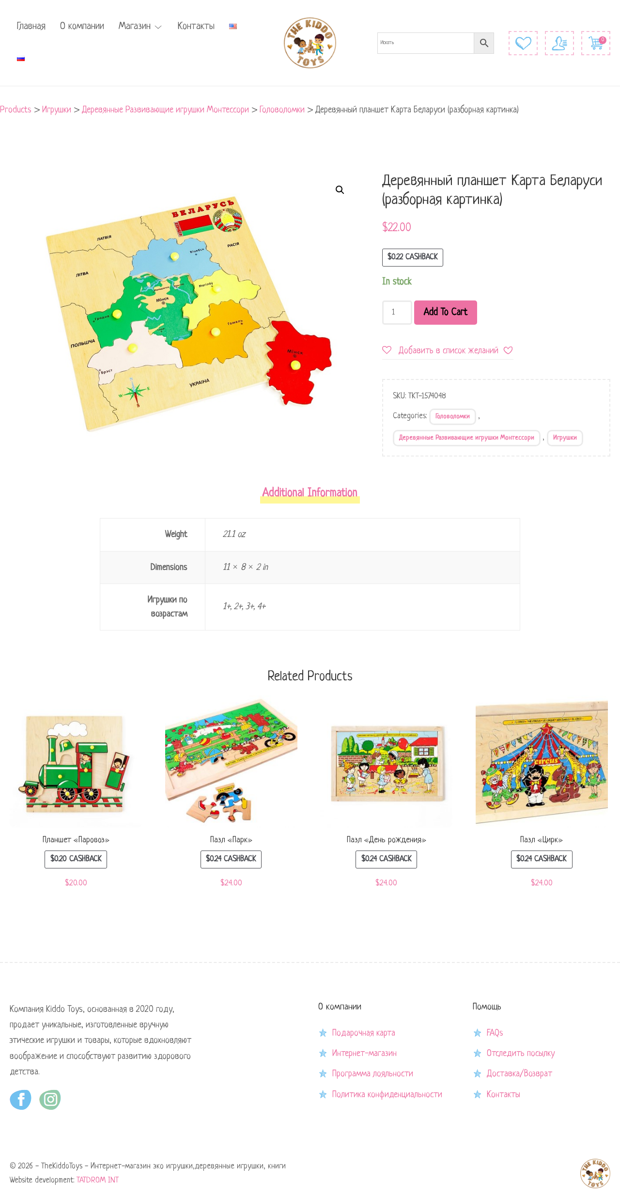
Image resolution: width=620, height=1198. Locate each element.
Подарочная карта (363, 1033)
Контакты (196, 26)
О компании (82, 26)
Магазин (135, 26)
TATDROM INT (98, 1180)
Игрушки (565, 437)
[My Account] (559, 43)
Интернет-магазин (364, 1053)
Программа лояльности (372, 1074)
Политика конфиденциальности (387, 1095)
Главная (31, 26)
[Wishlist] (523, 43)
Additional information (310, 494)
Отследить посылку (521, 1053)
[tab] (310, 496)
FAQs (495, 1033)
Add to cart (445, 312)
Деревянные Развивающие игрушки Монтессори (466, 437)
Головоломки (452, 416)
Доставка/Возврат (519, 1074)
